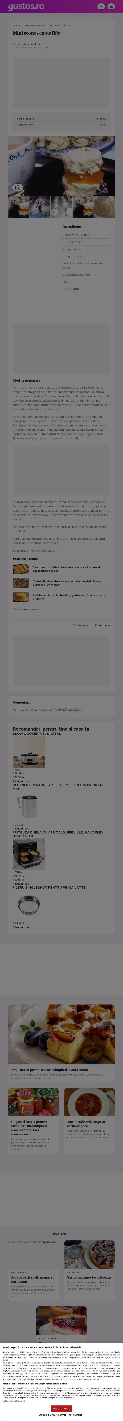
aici (21, 1373)
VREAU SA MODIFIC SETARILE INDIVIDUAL (60, 1415)
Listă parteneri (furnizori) (14, 1401)
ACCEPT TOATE (61, 1408)
